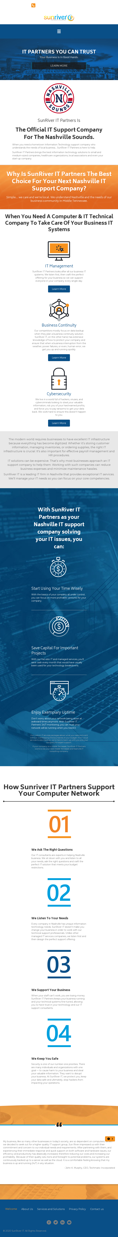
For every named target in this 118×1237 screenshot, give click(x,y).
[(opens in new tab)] (59, 98)
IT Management (59, 266)
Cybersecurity (59, 394)
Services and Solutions (51, 1209)
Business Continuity (59, 325)
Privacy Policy (77, 1209)
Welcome (11, 1208)
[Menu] (59, 31)
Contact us (97, 1209)
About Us (27, 1209)
